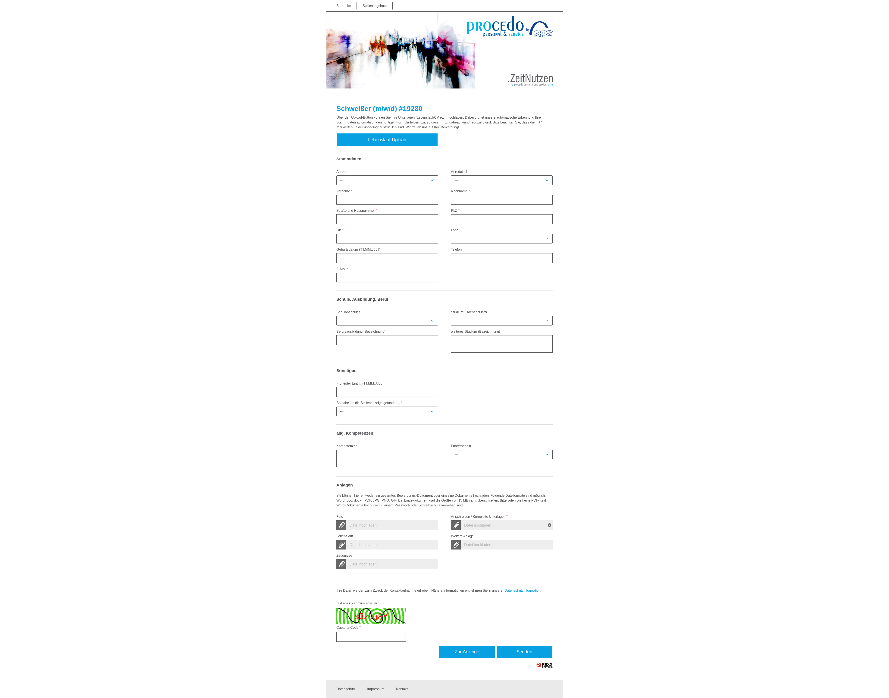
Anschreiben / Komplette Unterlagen (479, 516)
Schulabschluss (348, 312)
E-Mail (342, 269)
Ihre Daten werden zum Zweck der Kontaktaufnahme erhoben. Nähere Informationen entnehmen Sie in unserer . (438, 590)
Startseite (343, 6)
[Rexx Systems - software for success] (544, 665)
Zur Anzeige (467, 651)
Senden (524, 651)
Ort (340, 230)
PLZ (455, 210)
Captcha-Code (348, 627)
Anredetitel (459, 172)
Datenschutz (346, 689)
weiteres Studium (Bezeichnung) (475, 331)
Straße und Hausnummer (356, 210)
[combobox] (387, 180)
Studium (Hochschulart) (469, 312)
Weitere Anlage (462, 536)
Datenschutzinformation (522, 590)
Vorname (344, 191)
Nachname (460, 191)
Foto (339, 516)
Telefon (456, 249)
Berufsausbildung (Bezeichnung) (360, 331)
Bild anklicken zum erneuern (357, 603)
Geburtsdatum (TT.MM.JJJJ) (358, 249)
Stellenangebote (375, 6)
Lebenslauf (344, 536)
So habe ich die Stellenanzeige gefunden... (369, 403)
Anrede (341, 172)
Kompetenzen (346, 446)
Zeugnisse (344, 555)
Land (456, 230)
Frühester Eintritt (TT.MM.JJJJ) (360, 383)
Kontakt (402, 689)
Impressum (376, 689)
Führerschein (461, 446)
